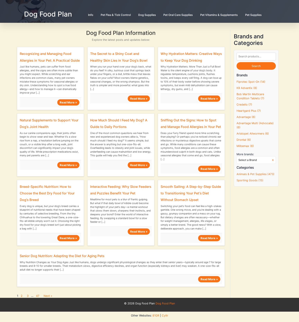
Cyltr (165, 315)
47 (37, 295)
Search (256, 66)
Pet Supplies (253, 15)
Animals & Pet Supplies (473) (255, 174)
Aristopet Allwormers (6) (253, 133)
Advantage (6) (246, 117)
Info (90, 15)
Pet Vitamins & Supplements (219, 15)
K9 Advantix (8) (247, 88)
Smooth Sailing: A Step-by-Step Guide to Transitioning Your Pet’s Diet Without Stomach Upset (191, 193)
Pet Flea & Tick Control (116, 15)
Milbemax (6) (245, 146)
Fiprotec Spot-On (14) (251, 81)
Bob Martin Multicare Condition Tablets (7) (250, 96)
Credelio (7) (244, 104)
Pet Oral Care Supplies (178, 15)
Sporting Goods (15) (250, 180)
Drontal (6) (244, 139)
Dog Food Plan (48, 14)
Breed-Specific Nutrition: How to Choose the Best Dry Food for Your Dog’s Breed (47, 193)
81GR (155, 315)
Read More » (68, 102)
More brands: (245, 154)
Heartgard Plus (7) (249, 110)
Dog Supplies (147, 15)
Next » (48, 295)
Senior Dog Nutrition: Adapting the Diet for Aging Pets (62, 256)
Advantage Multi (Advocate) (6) (255, 125)
